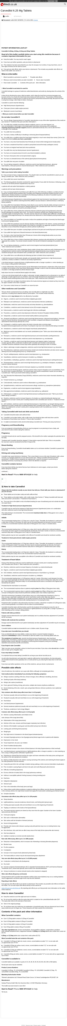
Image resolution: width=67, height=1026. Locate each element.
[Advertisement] (33, 33)
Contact (44, 1025)
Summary (18, 16)
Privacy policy (37, 1025)
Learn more (51, 1)
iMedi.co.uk (10, 4)
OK (56, 1)
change (36, 20)
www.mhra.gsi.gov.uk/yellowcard (11, 888)
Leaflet (7, 16)
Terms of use (29, 1025)
